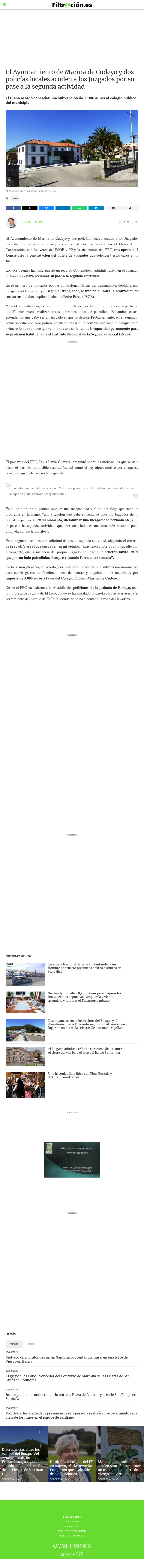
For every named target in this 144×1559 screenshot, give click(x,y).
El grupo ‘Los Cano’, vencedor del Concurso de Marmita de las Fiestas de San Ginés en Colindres (68, 1378)
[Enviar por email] (113, 208)
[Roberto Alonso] (12, 222)
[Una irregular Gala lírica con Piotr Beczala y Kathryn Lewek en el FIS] (25, 1085)
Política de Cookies (72, 1535)
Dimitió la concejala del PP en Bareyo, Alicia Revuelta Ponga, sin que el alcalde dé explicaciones (71, 1468)
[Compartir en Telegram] (96, 208)
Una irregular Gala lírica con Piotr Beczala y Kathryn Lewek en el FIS (80, 1075)
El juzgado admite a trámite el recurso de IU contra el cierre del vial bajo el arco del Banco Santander (85, 1050)
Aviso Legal (72, 1526)
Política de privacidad (72, 1531)
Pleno (15, 198)
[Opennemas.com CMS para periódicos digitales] (72, 1549)
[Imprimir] (130, 208)
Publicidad (72, 1521)
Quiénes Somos (72, 1516)
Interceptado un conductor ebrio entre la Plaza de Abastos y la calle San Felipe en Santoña (71, 1396)
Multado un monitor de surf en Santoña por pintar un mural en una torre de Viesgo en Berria (67, 1359)
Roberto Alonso (33, 222)
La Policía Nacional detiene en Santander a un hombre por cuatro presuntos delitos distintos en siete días (84, 967)
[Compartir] (13, 208)
